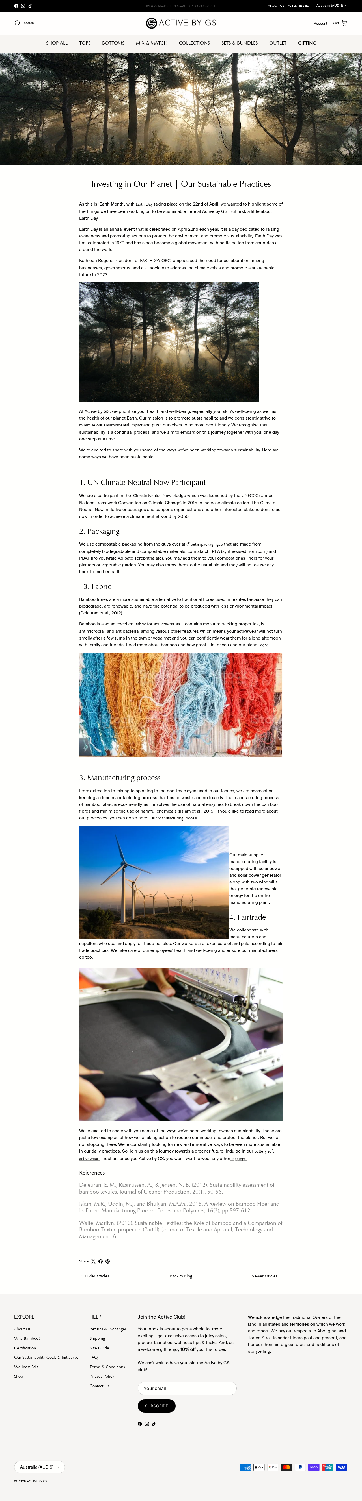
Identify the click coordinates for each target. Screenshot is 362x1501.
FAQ (94, 1358)
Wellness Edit (26, 1367)
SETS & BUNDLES (239, 43)
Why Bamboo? (27, 1339)
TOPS (84, 43)
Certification (25, 1348)
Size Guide (99, 1348)
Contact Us (99, 1386)
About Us (22, 1329)
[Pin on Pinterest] (107, 1261)
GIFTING (307, 43)
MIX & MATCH (151, 43)
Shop (18, 1377)
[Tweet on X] (93, 1261)
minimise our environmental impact (110, 425)
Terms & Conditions (107, 1367)
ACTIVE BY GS (37, 1481)
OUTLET (277, 43)
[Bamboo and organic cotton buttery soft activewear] (99, 1159)
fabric (141, 624)
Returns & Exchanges (108, 1329)
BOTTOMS (113, 43)
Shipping (97, 1339)
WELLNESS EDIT (300, 6)
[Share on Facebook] (100, 1261)
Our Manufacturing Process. (174, 818)
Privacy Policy (102, 1377)
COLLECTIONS (194, 43)
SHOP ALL (57, 43)
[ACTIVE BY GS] (181, 23)
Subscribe (156, 1406)
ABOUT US (276, 6)
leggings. (238, 1159)
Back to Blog (181, 1276)
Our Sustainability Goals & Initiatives (46, 1358)
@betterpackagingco (204, 544)
